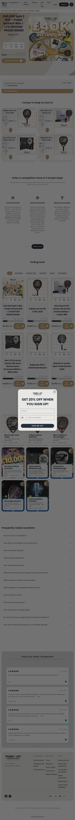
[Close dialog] (54, 391)
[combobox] (24, 417)
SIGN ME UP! (37, 426)
